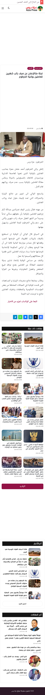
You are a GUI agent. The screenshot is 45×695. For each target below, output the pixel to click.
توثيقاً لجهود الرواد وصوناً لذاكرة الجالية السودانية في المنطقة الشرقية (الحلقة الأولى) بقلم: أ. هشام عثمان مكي (23, 638)
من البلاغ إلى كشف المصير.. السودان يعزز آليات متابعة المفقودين (33, 373)
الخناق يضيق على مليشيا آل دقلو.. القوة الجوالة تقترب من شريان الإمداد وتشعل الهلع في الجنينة (33, 472)
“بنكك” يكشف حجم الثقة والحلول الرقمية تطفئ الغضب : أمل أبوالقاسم (12, 398)
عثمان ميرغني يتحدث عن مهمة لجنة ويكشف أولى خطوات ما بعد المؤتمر (34, 421)
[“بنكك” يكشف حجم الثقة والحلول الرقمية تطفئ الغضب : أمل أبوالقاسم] (12, 388)
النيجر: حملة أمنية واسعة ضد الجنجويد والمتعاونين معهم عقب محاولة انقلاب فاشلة (12, 471)
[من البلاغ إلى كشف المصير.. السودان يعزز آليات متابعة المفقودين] (33, 363)
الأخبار (30, 68)
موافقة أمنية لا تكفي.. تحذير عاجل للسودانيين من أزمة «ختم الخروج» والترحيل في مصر (33, 447)
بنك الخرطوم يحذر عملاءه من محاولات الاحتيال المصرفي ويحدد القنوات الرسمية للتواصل (12, 374)
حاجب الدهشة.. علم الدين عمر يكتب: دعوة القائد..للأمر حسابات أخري (15, 671)
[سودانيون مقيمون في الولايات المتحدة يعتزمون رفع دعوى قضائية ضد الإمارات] (12, 435)
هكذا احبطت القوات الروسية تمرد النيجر (33, 346)
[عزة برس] (34, 8)
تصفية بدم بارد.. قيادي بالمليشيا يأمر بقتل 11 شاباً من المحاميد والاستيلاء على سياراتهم (12, 349)
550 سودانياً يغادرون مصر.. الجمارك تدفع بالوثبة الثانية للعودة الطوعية (34, 398)
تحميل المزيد (22, 603)
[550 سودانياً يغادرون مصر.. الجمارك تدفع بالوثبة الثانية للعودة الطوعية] (33, 388)
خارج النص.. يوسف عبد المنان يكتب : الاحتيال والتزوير (15, 658)
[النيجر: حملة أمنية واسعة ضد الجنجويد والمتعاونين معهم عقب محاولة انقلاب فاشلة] (12, 462)
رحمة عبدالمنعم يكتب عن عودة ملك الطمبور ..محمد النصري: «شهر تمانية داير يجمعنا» (24, 649)
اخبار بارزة (38, 68)
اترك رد (22, 486)
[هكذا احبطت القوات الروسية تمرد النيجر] (33, 338)
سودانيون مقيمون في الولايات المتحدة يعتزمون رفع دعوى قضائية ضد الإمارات (12, 445)
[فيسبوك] (41, 317)
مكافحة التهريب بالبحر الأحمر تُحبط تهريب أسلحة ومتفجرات (12, 420)
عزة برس (38, 128)
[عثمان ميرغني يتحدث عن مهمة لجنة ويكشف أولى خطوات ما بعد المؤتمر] (33, 412)
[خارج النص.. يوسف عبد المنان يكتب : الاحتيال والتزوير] (35, 661)
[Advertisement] (22, 37)
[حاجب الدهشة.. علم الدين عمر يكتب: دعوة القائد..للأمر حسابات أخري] (35, 675)
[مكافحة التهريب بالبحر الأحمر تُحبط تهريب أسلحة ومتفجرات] (12, 412)
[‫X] (36, 317)
